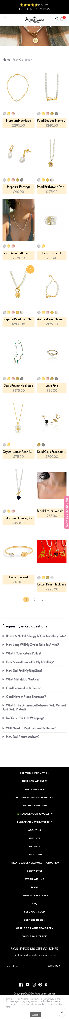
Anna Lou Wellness (35, 781)
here (8, 1006)
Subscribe (53, 966)
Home (6, 59)
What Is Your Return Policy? (23, 653)
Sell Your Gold (34, 911)
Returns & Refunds (34, 805)
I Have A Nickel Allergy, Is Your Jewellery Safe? (36, 636)
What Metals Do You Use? (23, 679)
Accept (35, 1014)
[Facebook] (20, 984)
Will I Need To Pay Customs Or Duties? (31, 728)
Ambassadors (34, 789)
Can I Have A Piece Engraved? (26, 696)
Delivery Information (34, 773)
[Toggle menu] (5, 18)
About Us (34, 830)
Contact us (35, 871)
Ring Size (35, 838)
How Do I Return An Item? (23, 737)
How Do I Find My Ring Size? (24, 670)
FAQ (34, 903)
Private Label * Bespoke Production (34, 862)
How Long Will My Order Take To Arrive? (32, 644)
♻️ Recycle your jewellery (35, 813)
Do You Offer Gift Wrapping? (25, 718)
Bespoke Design (34, 920)
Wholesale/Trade (34, 936)
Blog (34, 887)
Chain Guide (34, 854)
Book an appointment (67, 512)
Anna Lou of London (45, 993)
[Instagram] (32, 984)
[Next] (43, 600)
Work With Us (34, 879)
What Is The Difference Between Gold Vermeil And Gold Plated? (34, 707)
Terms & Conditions (34, 895)
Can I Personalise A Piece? (23, 688)
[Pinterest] (39, 984)
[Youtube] (26, 984)
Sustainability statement (34, 822)
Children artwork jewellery (34, 797)
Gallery (34, 846)
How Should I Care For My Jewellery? (30, 662)
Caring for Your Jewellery (34, 928)
